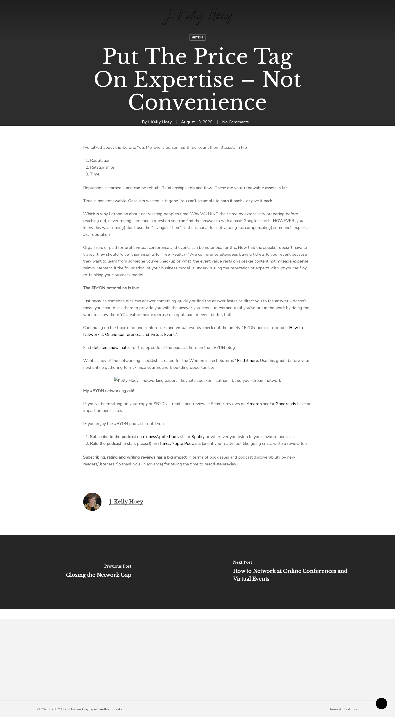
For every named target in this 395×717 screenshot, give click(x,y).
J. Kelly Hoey (160, 122)
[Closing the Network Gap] (99, 572)
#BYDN (197, 37)
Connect (293, 663)
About (148, 663)
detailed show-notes (111, 347)
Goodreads (286, 403)
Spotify (198, 436)
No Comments (235, 122)
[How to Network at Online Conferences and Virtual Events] (296, 572)
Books (213, 663)
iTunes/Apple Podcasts (163, 436)
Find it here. (248, 360)
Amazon (254, 403)
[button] (80, 709)
